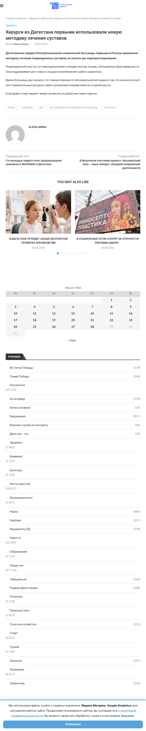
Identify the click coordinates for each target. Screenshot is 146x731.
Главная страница (16, 18)
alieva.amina (21, 44)
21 (92, 320)
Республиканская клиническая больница (73, 107)
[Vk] (130, 5)
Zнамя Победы (75, 376)
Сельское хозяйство (75, 624)
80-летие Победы (75, 367)
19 (54, 320)
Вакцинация (75, 416)
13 (73, 313)
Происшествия (19, 610)
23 (130, 320)
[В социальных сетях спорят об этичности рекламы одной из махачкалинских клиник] (107, 212)
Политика (16, 596)
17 (15, 320)
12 (54, 313)
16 (130, 313)
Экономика (17, 669)
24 (15, 326)
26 (54, 326)
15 (111, 313)
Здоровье (16, 442)
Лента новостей (20, 483)
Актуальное (17, 385)
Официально (75, 579)
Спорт (14, 633)
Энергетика (75, 683)
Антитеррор (75, 398)
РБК (41, 107)
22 (111, 320)
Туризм (14, 646)
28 (92, 326)
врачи (11, 107)
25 (34, 326)
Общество (16, 565)
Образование (18, 551)
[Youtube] (126, 5)
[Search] (144, 5)
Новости (15, 537)
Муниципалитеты (21, 497)
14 (92, 313)
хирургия (109, 107)
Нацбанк (75, 520)
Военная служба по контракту (75, 425)
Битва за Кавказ (75, 407)
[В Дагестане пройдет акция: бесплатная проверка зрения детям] (38, 212)
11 (34, 313)
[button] (11, 222)
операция (27, 107)
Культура (16, 470)
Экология (75, 660)
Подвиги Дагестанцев (75, 587)
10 (15, 313)
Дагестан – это (75, 433)
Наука (75, 511)
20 (73, 320)
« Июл (72, 340)
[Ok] (138, 5)
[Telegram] (134, 5)
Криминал (16, 456)
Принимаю (73, 724)
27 (73, 326)
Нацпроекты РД (75, 529)
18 (34, 320)
